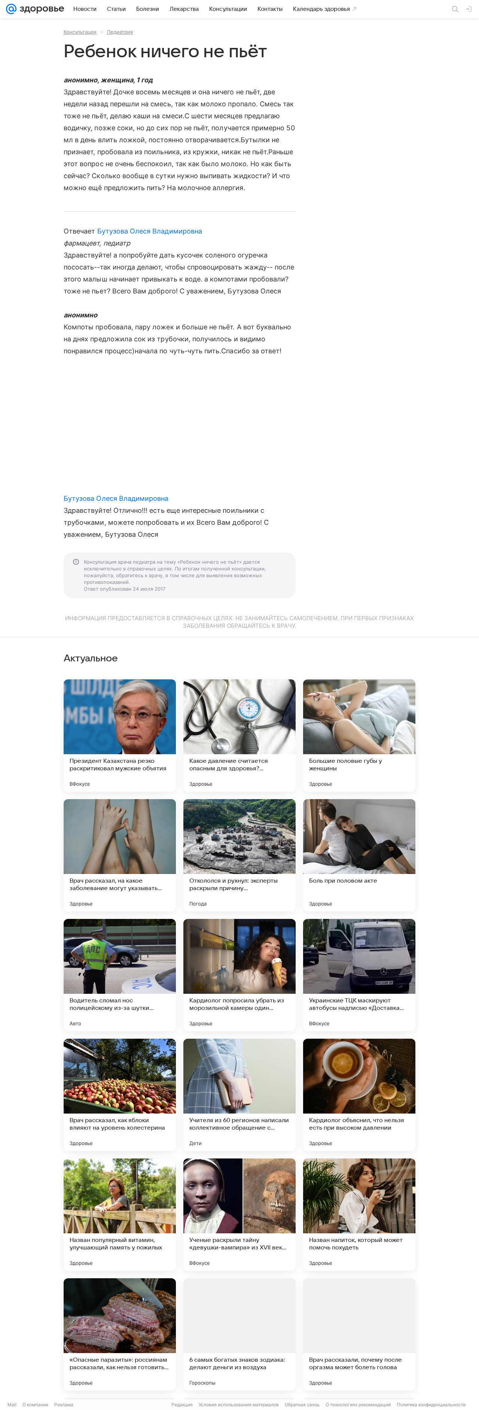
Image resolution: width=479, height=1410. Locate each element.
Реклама (63, 1404)
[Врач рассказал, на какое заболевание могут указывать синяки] (120, 855)
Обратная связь (302, 1404)
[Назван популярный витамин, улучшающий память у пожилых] (120, 1214)
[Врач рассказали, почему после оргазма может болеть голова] (359, 1334)
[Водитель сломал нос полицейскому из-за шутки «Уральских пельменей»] (120, 975)
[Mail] (11, 9)
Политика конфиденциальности (431, 1404)
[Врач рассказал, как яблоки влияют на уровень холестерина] (120, 1095)
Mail (11, 1404)
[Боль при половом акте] (359, 855)
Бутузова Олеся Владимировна (149, 231)
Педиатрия (120, 32)
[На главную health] (40, 9)
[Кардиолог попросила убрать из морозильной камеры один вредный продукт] (239, 975)
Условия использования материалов (239, 1404)
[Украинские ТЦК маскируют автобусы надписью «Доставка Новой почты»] (359, 975)
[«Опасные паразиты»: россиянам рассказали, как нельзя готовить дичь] (120, 1334)
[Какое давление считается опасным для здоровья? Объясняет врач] (239, 735)
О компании (35, 1404)
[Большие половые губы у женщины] (359, 735)
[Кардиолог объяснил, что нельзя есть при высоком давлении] (359, 1095)
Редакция (182, 1404)
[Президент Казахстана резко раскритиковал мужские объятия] (120, 735)
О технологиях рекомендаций (358, 1404)
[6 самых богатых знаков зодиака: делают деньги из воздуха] (239, 1334)
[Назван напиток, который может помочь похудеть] (359, 1214)
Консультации (80, 32)
